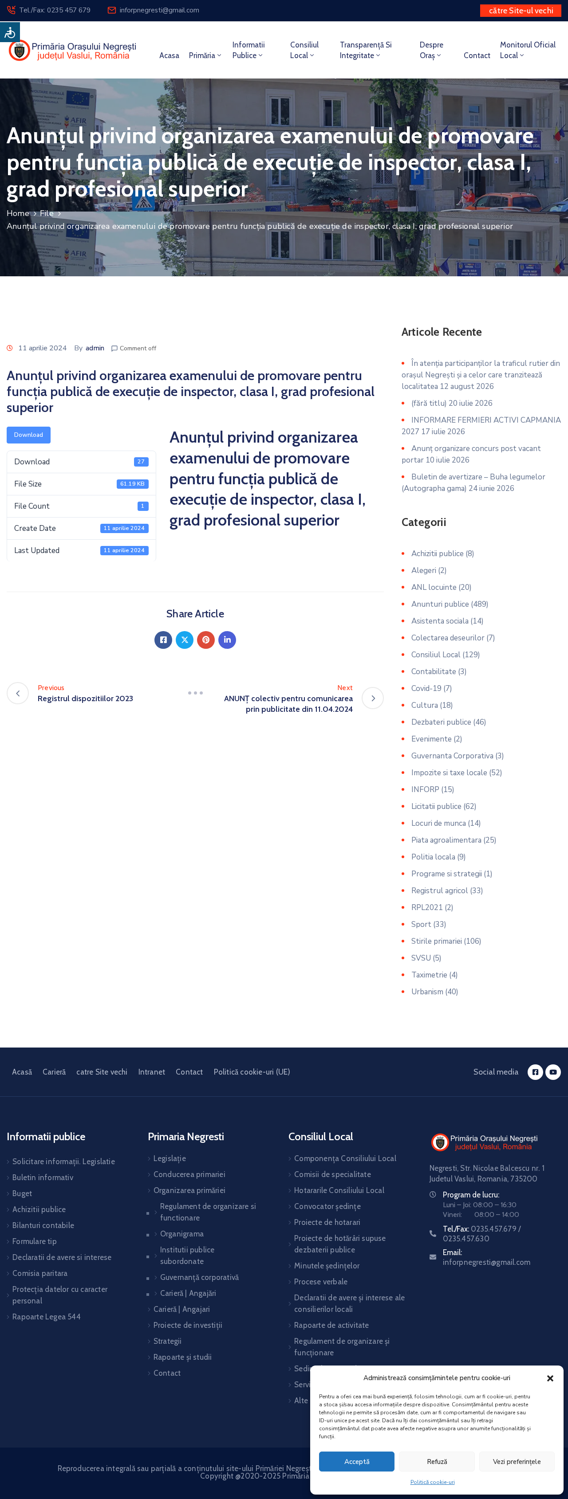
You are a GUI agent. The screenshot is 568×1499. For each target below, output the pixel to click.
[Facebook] (163, 640)
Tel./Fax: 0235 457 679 (55, 10)
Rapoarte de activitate (331, 1325)
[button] (550, 1377)
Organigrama (182, 1233)
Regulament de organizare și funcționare (342, 1347)
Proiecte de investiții (188, 1325)
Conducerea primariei (189, 1174)
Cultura (424, 705)
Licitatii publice (436, 806)
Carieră (54, 1071)
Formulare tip (34, 1241)
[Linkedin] (227, 640)
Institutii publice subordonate (187, 1255)
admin (95, 348)
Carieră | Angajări (188, 1293)
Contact (477, 55)
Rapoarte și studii (183, 1357)
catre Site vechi (101, 1071)
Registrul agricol (439, 891)
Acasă (22, 1071)
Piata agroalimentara (446, 840)
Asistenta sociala (440, 621)
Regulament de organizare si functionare (208, 1212)
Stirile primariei (436, 941)
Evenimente (431, 739)
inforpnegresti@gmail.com (159, 10)
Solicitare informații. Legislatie (63, 1161)
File (47, 213)
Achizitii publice (437, 554)
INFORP (425, 790)
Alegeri (423, 570)
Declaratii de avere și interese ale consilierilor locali (349, 1303)
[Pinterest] (206, 640)
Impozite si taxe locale (449, 773)
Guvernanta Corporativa (452, 756)
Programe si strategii (446, 874)
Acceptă (357, 1461)
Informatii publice (249, 50)
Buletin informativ (42, 1177)
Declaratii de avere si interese (61, 1257)
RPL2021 (427, 908)
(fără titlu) (429, 403)
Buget (22, 1193)
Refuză (437, 1461)
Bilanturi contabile (43, 1225)
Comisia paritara (39, 1273)
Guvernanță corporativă (199, 1277)
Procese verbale (320, 1281)
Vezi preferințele (517, 1461)
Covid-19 (426, 688)
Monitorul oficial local (528, 50)
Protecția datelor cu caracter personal (59, 1295)
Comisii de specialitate (332, 1174)
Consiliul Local (436, 655)
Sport (421, 924)
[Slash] (195, 693)
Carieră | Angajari (182, 1309)
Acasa (169, 55)
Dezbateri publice (441, 722)
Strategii (168, 1341)
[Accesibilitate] (10, 32)
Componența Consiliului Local (345, 1158)
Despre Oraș (431, 50)
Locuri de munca (438, 823)
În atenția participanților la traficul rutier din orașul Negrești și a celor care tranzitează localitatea (481, 375)
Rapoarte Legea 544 (46, 1316)
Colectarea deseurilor (448, 638)
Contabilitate (433, 672)
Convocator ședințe (327, 1206)
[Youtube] (553, 1072)
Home (18, 213)
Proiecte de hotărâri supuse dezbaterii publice (340, 1244)
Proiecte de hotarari (327, 1222)
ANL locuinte (434, 587)
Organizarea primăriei (189, 1190)
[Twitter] (184, 640)
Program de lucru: (471, 1194)
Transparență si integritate (366, 50)
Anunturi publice (440, 604)
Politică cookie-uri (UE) (252, 1071)
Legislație (170, 1158)
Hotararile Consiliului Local (339, 1190)
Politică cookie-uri (432, 1482)
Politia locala (433, 857)
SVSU (421, 958)
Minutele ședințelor (326, 1265)
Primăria (202, 55)
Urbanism (427, 992)
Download (28, 435)
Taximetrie (429, 975)
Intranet (152, 1071)
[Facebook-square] (535, 1072)
